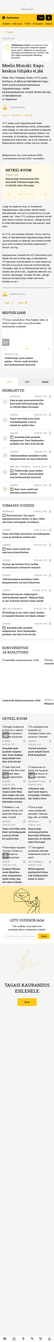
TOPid (27, 23)
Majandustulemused (39, 781)
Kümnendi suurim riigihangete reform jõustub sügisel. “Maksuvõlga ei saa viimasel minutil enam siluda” (23, 597)
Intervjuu (15, 396)
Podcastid (38, 23)
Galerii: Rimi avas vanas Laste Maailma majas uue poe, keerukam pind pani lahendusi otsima (13, 795)
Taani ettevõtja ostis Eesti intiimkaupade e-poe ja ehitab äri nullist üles (25, 422)
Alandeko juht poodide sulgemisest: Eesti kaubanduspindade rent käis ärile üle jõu (27, 440)
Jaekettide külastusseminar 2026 (21, 700)
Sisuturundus (22, 467)
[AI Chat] (41, 1338)
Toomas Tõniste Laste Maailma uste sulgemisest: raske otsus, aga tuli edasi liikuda (12, 875)
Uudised (14, 415)
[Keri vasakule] (5, 348)
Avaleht (6, 23)
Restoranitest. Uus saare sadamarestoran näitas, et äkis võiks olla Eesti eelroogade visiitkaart (23, 518)
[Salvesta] (50, 396)
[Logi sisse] (49, 1338)
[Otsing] (32, 1338)
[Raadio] (23, 1338)
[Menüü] (4, 1338)
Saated (6, 862)
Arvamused (8, 511)
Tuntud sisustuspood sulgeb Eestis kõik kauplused (38, 751)
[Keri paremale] (49, 348)
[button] (20, 936)
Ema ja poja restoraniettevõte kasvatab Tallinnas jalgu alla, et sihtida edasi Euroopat (22, 182)
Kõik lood (17, 23)
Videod (48, 23)
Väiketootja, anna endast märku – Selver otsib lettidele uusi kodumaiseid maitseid (21, 361)
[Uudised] (14, 1338)
